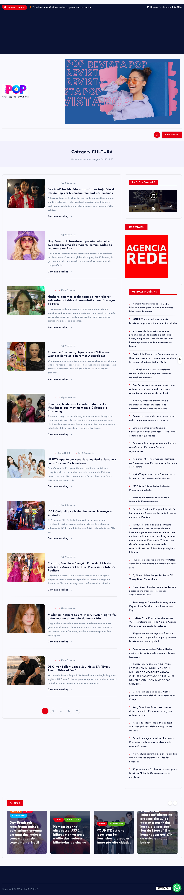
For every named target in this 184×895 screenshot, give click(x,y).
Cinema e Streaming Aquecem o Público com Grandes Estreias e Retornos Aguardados (152, 451)
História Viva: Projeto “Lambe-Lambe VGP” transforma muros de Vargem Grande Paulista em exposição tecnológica (152, 626)
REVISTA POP (29, 823)
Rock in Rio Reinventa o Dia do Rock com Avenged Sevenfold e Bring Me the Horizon (150, 731)
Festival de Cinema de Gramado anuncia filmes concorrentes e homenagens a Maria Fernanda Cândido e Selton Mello (153, 362)
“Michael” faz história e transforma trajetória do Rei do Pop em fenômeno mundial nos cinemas (150, 377)
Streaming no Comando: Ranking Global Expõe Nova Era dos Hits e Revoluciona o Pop (152, 610)
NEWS (15, 823)
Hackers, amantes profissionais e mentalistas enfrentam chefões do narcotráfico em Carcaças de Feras (81, 304)
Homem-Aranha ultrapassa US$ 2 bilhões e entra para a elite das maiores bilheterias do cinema (151, 311)
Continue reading (58, 220)
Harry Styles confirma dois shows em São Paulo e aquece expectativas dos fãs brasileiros (153, 762)
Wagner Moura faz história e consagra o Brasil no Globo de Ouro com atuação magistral (153, 777)
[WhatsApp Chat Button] (176, 887)
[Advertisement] (92, 35)
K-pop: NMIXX (64, 457)
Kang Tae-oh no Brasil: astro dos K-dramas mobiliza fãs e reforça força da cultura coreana (150, 715)
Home (74, 163)
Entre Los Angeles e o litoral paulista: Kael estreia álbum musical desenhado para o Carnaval (151, 746)
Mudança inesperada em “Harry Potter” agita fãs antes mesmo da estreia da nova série (152, 568)
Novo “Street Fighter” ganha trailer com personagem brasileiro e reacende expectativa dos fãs (152, 595)
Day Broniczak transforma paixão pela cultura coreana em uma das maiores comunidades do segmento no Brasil (80, 249)
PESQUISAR (172, 138)
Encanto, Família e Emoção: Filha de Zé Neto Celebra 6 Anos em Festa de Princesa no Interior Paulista (82, 571)
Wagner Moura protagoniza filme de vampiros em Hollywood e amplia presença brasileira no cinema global (152, 641)
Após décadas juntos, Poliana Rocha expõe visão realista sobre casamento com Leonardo (152, 657)
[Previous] (170, 807)
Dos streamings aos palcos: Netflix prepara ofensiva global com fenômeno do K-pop (152, 700)
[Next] (175, 807)
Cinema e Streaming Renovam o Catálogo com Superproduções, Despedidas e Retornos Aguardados (153, 436)
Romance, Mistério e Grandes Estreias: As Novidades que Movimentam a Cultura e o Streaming (77, 411)
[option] (27, 836)
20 (69, 715)
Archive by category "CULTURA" (96, 163)
